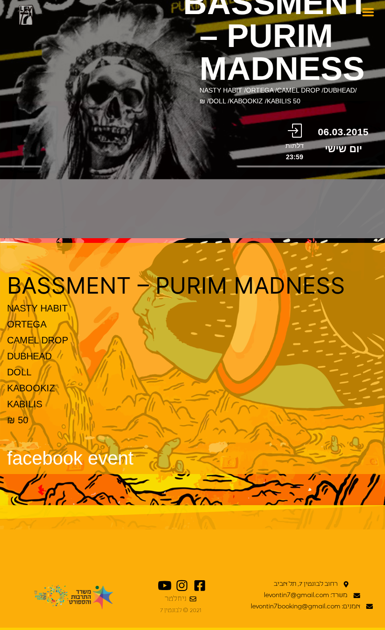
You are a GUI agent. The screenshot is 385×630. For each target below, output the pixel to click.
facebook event (70, 458)
